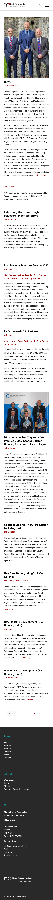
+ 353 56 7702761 (14, 836)
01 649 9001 (12, 855)
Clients (7, 786)
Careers (7, 752)
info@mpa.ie (41, 175)
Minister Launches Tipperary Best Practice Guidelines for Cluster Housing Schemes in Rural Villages (25, 441)
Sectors (7, 748)
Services (7, 745)
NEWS (7, 81)
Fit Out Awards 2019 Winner (21, 331)
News (6, 755)
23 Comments (23, 581)
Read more (8, 609)
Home (6, 742)
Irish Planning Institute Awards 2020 (26, 265)
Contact (7, 758)
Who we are (9, 780)
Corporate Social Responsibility (17, 789)
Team (6, 783)
